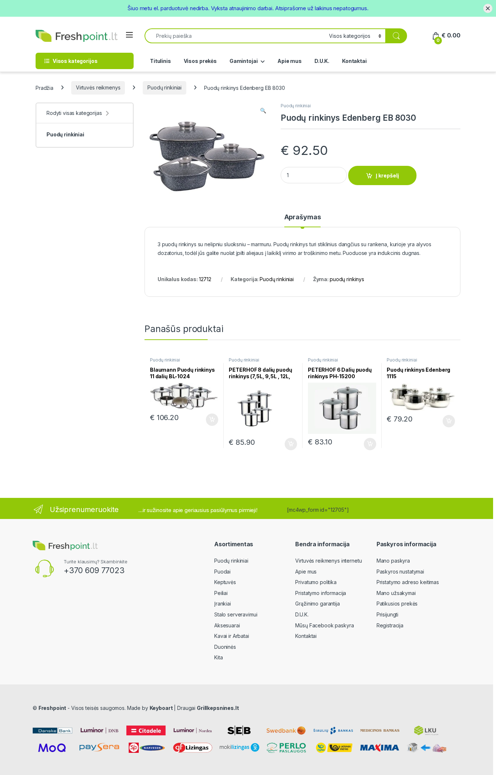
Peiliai (221, 593)
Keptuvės (225, 582)
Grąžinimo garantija (317, 603)
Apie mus (289, 61)
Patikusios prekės (397, 603)
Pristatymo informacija (320, 593)
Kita (218, 657)
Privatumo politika (315, 582)
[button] (263, 110)
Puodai (222, 571)
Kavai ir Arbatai (231, 636)
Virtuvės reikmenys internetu (328, 561)
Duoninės (225, 647)
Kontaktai (354, 61)
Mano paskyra (393, 561)
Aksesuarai (227, 625)
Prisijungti (387, 614)
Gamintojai (243, 61)
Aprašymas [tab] (302, 217)
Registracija (390, 625)
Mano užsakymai (396, 593)
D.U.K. (321, 61)
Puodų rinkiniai (164, 87)
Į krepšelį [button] (208, 420)
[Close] (487, 8)
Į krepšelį (387, 175)
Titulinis (160, 61)
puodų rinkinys (347, 279)
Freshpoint (52, 708)
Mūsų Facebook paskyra (324, 625)
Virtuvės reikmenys (98, 87)
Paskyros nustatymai (400, 571)
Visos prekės (200, 61)
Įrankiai (222, 603)
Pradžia (44, 87)
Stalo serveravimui (235, 614)
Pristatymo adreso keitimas (408, 582)
